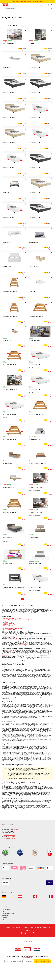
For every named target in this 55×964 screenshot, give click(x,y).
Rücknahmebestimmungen (8, 913)
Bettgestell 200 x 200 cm (9, 625)
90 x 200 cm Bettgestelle (8, 675)
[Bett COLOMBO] (14, 478)
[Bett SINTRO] (14, 233)
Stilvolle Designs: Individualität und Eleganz (13, 628)
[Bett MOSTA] (40, 478)
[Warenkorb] (48, 4)
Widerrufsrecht (46, 927)
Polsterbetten (22, 644)
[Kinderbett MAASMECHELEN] (14, 578)
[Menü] (51, 4)
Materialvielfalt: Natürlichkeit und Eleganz (12, 618)
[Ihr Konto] (41, 4)
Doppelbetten (5, 655)
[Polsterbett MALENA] (40, 554)
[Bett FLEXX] (40, 282)
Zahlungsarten (5, 915)
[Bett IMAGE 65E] (14, 257)
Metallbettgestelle (14, 638)
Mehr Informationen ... (27, 957)
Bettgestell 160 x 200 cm (9, 623)
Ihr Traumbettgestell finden (9, 629)
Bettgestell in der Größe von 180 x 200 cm (25, 738)
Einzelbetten (12, 650)
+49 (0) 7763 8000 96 (9, 835)
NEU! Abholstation (6, 909)
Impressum (26, 927)
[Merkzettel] (45, 4)
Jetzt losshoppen (38, 1)
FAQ (3, 911)
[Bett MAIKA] (14, 331)
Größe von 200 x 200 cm (34, 753)
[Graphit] (4, 541)
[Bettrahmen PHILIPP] (40, 58)
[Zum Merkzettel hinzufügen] (25, 30)
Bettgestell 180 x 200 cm (9, 624)
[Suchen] (51, 8)
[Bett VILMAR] (14, 58)
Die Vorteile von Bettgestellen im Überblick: (13, 627)
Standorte (16, 829)
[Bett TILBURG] (14, 528)
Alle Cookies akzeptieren (42, 961)
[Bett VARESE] (14, 554)
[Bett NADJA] (14, 454)
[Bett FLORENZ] (14, 183)
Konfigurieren (28, 961)
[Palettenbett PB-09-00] (14, 380)
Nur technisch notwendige (13, 961)
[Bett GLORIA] (40, 257)
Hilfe (3, 919)
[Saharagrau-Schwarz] (6, 541)
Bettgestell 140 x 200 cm (9, 622)
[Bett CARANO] (40, 528)
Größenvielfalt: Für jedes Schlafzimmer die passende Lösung (17, 619)
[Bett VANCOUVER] (40, 430)
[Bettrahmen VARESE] (14, 282)
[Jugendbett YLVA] (40, 233)
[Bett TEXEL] (40, 331)
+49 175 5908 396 (12, 836)
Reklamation (5, 917)
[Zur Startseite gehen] (5, 4)
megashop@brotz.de (11, 838)
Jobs (13, 927)
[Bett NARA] (40, 34)
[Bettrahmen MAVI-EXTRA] (40, 454)
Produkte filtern (14, 25)
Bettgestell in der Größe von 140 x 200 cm (14, 685)
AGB (32, 927)
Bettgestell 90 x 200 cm (8, 621)
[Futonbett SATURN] (14, 34)
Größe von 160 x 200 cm (33, 710)
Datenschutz (38, 927)
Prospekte (27, 930)
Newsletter (18, 927)
